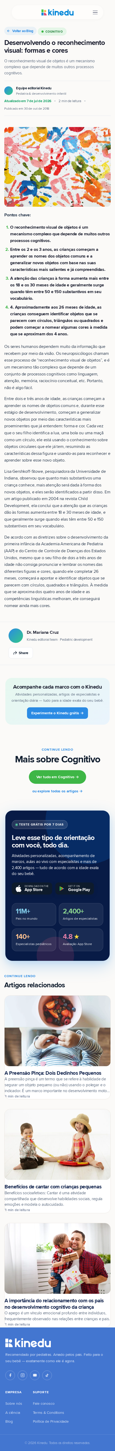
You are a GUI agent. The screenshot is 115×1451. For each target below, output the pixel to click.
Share (23, 652)
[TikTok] (47, 1375)
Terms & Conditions (48, 1412)
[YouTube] (35, 1375)
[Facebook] (10, 1375)
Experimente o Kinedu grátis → (57, 713)
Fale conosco (44, 1403)
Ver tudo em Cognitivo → (57, 777)
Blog (9, 1421)
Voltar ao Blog (22, 30)
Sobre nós (13, 1403)
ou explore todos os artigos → (57, 791)
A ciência (12, 1412)
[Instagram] (22, 1375)
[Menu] (95, 12)
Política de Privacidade (51, 1421)
